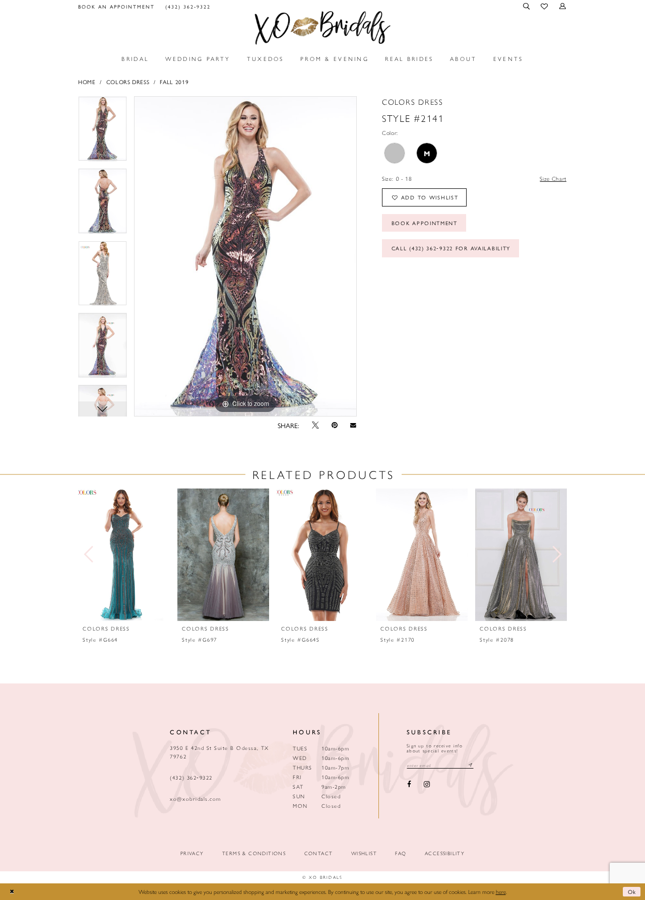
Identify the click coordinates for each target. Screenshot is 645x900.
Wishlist (364, 853)
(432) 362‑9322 (191, 777)
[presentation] (124, 555)
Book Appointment (425, 223)
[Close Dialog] (12, 891)
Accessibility (445, 853)
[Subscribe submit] (471, 765)
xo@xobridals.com (195, 798)
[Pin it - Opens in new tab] (334, 425)
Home (87, 82)
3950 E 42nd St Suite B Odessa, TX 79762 (219, 752)
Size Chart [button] (553, 178)
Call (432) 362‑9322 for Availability (451, 248)
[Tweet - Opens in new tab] (315, 425)
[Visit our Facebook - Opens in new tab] (409, 784)
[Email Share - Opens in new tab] (353, 425)
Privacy (192, 853)
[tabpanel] (102, 132)
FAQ (400, 853)
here (501, 891)
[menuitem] (116, 6)
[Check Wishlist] (545, 6)
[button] (527, 6)
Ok (632, 891)
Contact (318, 853)
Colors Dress (128, 82)
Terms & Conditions (254, 853)
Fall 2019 (174, 82)
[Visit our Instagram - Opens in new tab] (426, 784)
